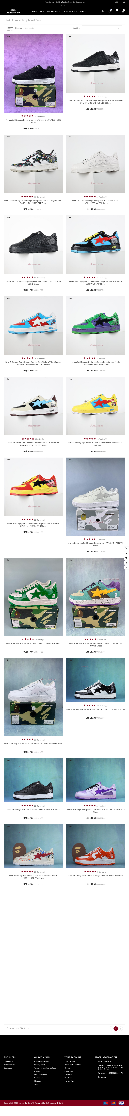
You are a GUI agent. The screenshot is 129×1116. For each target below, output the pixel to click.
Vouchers (68, 1078)
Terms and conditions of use (45, 1068)
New (42, 11)
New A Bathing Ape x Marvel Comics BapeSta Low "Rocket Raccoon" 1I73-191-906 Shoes (33, 443)
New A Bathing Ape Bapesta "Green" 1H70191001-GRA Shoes (33, 643)
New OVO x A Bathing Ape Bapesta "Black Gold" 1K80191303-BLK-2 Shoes (33, 282)
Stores (36, 1084)
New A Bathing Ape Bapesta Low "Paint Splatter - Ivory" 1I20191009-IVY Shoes (33, 876)
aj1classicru (112, 1077)
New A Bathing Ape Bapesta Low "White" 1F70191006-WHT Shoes (33, 743)
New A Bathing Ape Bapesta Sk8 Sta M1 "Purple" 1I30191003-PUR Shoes (96, 810)
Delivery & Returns (41, 1061)
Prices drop (8, 1061)
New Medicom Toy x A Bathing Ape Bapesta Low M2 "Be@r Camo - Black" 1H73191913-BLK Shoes (33, 201)
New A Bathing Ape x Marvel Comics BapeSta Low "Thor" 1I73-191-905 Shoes (95, 443)
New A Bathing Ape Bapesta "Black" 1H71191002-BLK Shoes (33, 809)
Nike (83, 11)
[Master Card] (113, 1103)
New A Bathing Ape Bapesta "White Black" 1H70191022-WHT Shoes (33, 942)
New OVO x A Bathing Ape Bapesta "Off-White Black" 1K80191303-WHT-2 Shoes (95, 201)
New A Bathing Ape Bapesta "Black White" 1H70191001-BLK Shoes (95, 709)
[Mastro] (105, 1103)
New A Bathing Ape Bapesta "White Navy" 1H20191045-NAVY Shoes (33, 1008)
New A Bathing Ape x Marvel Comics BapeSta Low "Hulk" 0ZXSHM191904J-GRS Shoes (95, 363)
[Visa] (121, 1103)
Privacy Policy (39, 1065)
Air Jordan (70, 11)
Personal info (69, 1061)
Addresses (68, 1075)
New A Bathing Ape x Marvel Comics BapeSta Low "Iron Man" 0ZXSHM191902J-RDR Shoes (33, 524)
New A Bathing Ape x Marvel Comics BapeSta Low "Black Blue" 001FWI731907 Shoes (96, 282)
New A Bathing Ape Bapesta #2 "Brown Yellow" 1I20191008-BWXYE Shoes (95, 644)
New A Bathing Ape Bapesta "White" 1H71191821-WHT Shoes (95, 941)
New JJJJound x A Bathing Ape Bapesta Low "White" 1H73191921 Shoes (96, 544)
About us (37, 1071)
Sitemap (37, 1081)
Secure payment (40, 1075)
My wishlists (69, 1081)
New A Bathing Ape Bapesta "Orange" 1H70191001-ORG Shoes (95, 875)
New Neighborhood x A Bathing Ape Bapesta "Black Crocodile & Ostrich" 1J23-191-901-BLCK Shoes (95, 101)
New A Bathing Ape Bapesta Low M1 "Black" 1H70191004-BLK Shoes (33, 121)
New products (9, 1065)
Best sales (8, 1068)
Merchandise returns (72, 1065)
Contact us (38, 1078)
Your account (72, 1057)
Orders (67, 1068)
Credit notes (69, 1071)
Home (35, 11)
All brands (54, 11)
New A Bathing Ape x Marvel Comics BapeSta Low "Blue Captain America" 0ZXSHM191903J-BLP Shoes (33, 363)
